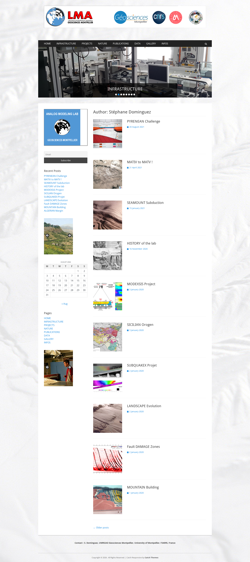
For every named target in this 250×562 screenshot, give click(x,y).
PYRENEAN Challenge (143, 121)
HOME (47, 43)
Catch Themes (151, 557)
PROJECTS (87, 43)
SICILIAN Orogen (140, 325)
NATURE (102, 43)
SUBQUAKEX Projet (142, 365)
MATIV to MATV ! (139, 162)
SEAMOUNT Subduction (145, 203)
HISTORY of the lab (141, 243)
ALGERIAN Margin (53, 210)
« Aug (65, 303)
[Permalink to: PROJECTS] (125, 72)
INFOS (165, 43)
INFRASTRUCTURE (66, 43)
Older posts (101, 527)
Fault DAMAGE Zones (143, 447)
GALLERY (151, 43)
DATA (137, 43)
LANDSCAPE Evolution (144, 406)
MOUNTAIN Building (143, 487)
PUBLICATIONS (121, 43)
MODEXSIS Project (141, 284)
